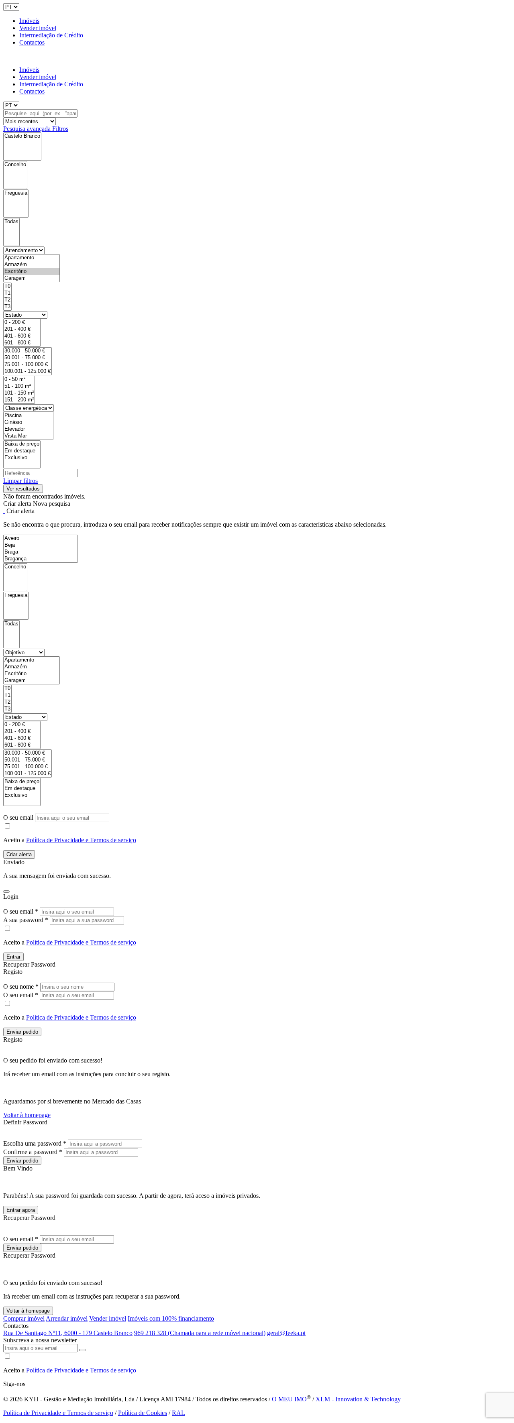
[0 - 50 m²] (19, 379)
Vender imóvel (37, 27)
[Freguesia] (16, 193)
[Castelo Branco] (22, 136)
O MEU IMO (289, 1399)
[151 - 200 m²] (19, 400)
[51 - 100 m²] (19, 386)
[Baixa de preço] (22, 444)
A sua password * (25, 919)
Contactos (32, 42)
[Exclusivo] (22, 457)
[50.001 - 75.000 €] (27, 357)
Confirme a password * (32, 1151)
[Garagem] (31, 278)
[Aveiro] (41, 538)
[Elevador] (28, 429)
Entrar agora (20, 1210)
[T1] (7, 293)
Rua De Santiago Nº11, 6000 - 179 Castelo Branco (68, 1332)
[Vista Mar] (28, 436)
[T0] (7, 286)
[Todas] (11, 221)
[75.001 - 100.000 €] (27, 364)
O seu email (19, 817)
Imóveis (29, 20)
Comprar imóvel (24, 1318)
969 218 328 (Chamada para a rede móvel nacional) (199, 1332)
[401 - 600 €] (22, 336)
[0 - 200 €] (22, 322)
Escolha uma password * (34, 1143)
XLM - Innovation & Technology (358, 1399)
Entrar (13, 957)
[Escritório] (31, 271)
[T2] (7, 300)
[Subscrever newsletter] (82, 1350)
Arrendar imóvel (67, 1318)
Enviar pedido (22, 1032)
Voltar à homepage (27, 1115)
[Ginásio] (28, 422)
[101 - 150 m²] (19, 393)
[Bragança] (41, 559)
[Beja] (41, 545)
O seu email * (20, 911)
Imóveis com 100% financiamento (171, 1318)
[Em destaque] (22, 451)
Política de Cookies (142, 1412)
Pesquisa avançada (27, 128)
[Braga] (41, 552)
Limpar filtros (20, 480)
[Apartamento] (31, 257)
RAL (178, 1412)
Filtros (60, 128)
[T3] (7, 306)
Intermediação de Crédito (51, 35)
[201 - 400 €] (22, 329)
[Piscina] (28, 415)
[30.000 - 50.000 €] (27, 351)
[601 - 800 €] (22, 343)
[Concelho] (15, 164)
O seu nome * (21, 986)
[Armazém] (31, 264)
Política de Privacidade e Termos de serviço (81, 840)
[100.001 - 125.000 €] (27, 371)
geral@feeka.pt (286, 1332)
